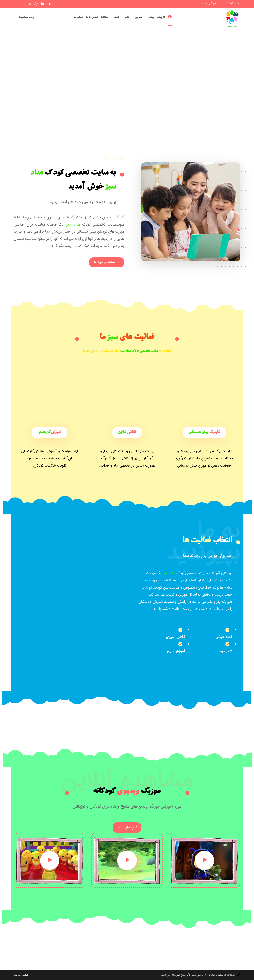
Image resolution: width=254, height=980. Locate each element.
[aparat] (36, 4)
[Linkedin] (42, 4)
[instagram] (49, 4)
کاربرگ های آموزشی (210, 451)
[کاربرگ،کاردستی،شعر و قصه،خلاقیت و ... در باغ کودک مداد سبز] (232, 19)
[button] (15, 3)
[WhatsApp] (29, 4)
